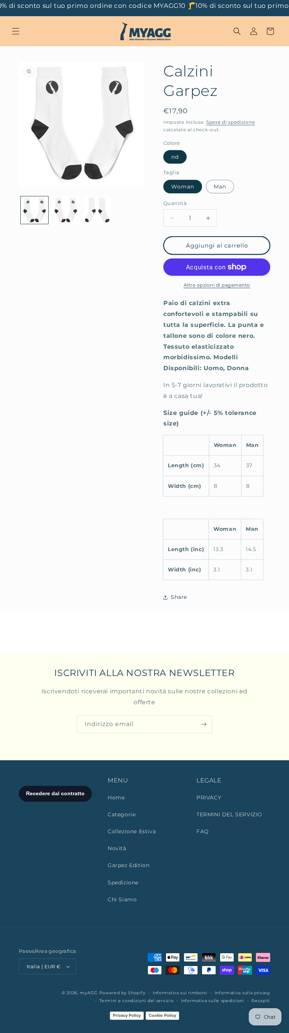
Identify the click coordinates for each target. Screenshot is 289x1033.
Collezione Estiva (132, 831)
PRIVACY (208, 797)
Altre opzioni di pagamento (217, 285)
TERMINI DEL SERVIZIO (229, 814)
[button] (16, 31)
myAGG (89, 992)
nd (175, 156)
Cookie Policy (162, 1015)
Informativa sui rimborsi (180, 992)
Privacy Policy (127, 1015)
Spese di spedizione (230, 122)
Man (220, 186)
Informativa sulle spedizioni (212, 1000)
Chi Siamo (122, 899)
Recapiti (260, 1000)
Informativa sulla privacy (243, 992)
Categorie (121, 814)
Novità (117, 848)
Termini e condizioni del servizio (136, 1000)
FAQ (202, 831)
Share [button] (179, 597)
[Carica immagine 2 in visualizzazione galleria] (65, 210)
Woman (182, 186)
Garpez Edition (128, 865)
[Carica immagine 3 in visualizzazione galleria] (97, 210)
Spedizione (123, 882)
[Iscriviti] (203, 724)
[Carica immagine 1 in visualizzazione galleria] (34, 210)
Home (116, 797)
